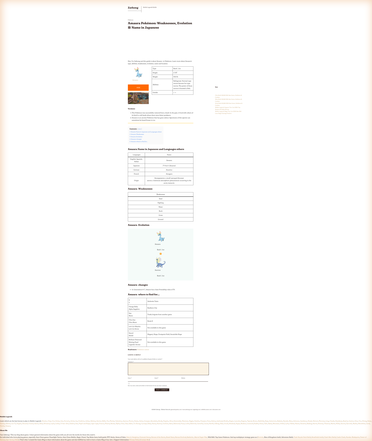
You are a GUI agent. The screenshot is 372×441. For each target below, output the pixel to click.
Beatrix (345, 421)
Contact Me (145, 440)
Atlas (41, 423)
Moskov (243, 423)
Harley (2, 423)
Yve (360, 421)
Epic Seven (10, 440)
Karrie (315, 423)
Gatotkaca (303, 421)
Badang (309, 423)
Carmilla (200, 423)
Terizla (2, 426)
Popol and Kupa (84, 423)
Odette (292, 423)
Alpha (118, 423)
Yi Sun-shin (64, 423)
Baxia (270, 423)
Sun (76, 423)
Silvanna (47, 423)
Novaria (67, 421)
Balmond (177, 423)
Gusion (351, 421)
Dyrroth (349, 423)
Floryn (131, 421)
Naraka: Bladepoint (352, 437)
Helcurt (315, 421)
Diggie (191, 421)
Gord (368, 423)
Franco (101, 423)
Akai (221, 423)
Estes (369, 421)
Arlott (72, 421)
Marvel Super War (200, 437)
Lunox (206, 423)
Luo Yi (13, 423)
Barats (113, 423)
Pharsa (107, 423)
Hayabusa (338, 421)
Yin (107, 421)
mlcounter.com (216, 409)
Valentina (118, 421)
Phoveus (322, 421)
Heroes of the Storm (158, 437)
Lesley (57, 423)
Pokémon (130, 20)
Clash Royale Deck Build (302, 437)
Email (156, 378)
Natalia (196, 421)
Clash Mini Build (330, 437)
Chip (49, 421)
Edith (104, 421)
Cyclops (144, 423)
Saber (131, 423)
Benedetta (154, 421)
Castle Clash (341, 437)
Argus (238, 423)
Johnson (296, 421)
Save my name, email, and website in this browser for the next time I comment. (147, 385)
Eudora (72, 423)
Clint (122, 423)
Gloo (356, 421)
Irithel (282, 423)
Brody (160, 421)
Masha (355, 423)
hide (139, 129)
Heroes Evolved (180, 437)
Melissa (93, 421)
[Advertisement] (160, 44)
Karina (159, 423)
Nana (261, 423)
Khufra (225, 421)
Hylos (36, 423)
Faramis (303, 423)
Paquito (166, 421)
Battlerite (190, 437)
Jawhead (220, 421)
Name (130, 378)
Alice (171, 421)
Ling (327, 421)
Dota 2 (128, 437)
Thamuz (327, 423)
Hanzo (297, 423)
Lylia (287, 423)
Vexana (8, 426)
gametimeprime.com (176, 409)
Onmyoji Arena (144, 437)
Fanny (154, 423)
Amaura (135, 80)
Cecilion (165, 423)
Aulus (141, 421)
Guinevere (272, 421)
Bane (171, 423)
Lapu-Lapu (94, 423)
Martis (333, 423)
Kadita (256, 423)
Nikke (17, 440)
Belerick (193, 423)
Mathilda (261, 421)
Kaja (266, 421)
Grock (226, 423)
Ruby (149, 423)
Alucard (25, 423)
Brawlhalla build (317, 437)
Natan (136, 421)
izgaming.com (196, 409)
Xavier (98, 421)
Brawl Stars (170, 437)
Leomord (250, 423)
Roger (231, 421)
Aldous (8, 423)
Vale (126, 423)
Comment (131, 361)
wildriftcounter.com (206, 409)
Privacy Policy (134, 440)
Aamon (125, 421)
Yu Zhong (136, 423)
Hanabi (285, 421)
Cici (53, 421)
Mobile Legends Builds (150, 7)
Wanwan (185, 421)
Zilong (364, 421)
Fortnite (260, 437)
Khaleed (232, 423)
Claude (332, 421)
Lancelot (237, 421)
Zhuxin (44, 421)
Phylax (112, 421)
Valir (265, 423)
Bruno (255, 421)
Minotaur (276, 423)
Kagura (243, 421)
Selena (213, 421)
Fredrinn (81, 421)
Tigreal (249, 421)
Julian (87, 421)
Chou (208, 421)
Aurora (343, 423)
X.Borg (216, 423)
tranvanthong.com (187, 409)
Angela (18, 423)
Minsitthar (361, 423)
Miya (290, 421)
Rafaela (279, 421)
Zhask (310, 421)
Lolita (187, 423)
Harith (211, 423)
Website (183, 378)
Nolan (57, 421)
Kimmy (320, 423)
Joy (76, 421)
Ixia (62, 421)
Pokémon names (143, 349)
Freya (183, 423)
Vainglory (135, 437)
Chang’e (203, 421)
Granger (147, 421)
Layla (52, 423)
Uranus (31, 423)
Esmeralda (177, 421)
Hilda (338, 423)
